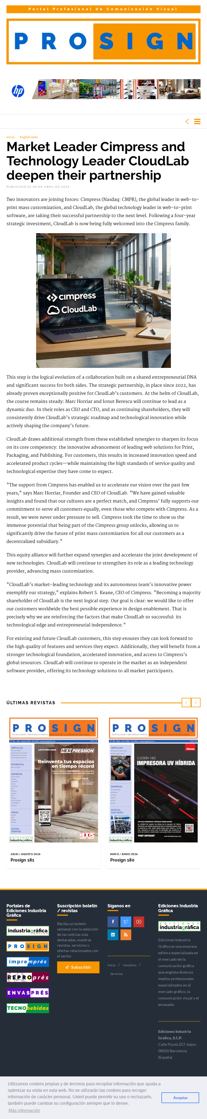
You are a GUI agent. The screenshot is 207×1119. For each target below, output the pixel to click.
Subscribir (80, 967)
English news (29, 137)
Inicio (10, 137)
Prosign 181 (22, 860)
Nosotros (129, 965)
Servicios (116, 974)
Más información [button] (24, 1110)
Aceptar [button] (180, 1098)
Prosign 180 (122, 860)
